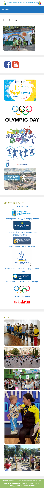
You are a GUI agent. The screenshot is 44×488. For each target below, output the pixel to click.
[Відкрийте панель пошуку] (41, 9)
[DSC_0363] (22, 367)
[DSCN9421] (22, 345)
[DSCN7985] (22, 471)
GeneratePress (28, 486)
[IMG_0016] (22, 389)
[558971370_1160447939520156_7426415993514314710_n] (22, 443)
